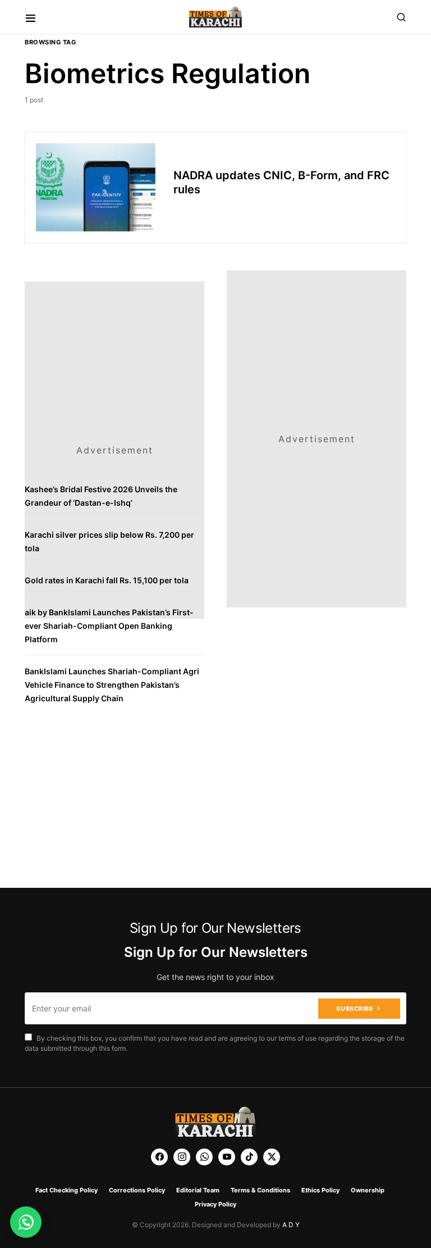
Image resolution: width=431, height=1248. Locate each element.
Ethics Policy (320, 1190)
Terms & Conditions (260, 1190)
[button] (30, 17)
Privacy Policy (215, 1204)
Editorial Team (197, 1190)
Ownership (367, 1190)
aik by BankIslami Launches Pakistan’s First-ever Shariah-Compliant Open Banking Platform (109, 625)
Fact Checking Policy (66, 1190)
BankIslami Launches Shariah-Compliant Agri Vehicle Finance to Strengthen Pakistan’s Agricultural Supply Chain (112, 684)
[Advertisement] (114, 352)
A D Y (291, 1224)
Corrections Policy (137, 1190)
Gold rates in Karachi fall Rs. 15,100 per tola (107, 580)
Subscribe (354, 1009)
